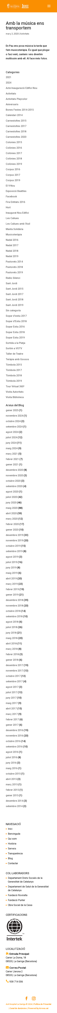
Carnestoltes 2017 (16, 126)
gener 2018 (12, 659)
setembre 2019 (14, 551)
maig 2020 (11, 508)
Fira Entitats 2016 (15, 202)
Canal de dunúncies (18, 1008)
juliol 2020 (11, 497)
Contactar (13, 863)
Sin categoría (13, 310)
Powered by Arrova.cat (38, 1008)
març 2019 (12, 583)
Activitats (24, 34)
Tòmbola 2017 (14, 370)
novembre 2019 (14, 540)
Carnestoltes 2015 (16, 120)
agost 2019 (12, 556)
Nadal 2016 (12, 239)
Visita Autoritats (15, 391)
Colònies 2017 (14, 153)
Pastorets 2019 (14, 272)
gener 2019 (12, 594)
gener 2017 (12, 724)
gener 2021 (12, 464)
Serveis (12, 848)
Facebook (11, 196)
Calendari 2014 (14, 115)
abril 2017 (11, 708)
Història (12, 843)
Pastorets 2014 (14, 261)
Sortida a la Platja (15, 343)
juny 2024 (11, 442)
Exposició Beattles (16, 191)
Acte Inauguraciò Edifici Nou (21, 88)
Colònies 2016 (14, 147)
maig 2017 (11, 703)
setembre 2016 (14, 746)
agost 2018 (12, 621)
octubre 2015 (13, 773)
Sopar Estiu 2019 (15, 337)
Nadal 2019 (12, 256)
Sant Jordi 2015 (14, 288)
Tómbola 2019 (14, 380)
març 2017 (12, 714)
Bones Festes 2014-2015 (20, 109)
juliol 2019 (11, 562)
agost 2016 (12, 752)
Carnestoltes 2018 (16, 131)
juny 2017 (11, 697)
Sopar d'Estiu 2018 (16, 321)
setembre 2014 (14, 806)
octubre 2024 (13, 421)
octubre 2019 (13, 545)
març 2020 (12, 518)
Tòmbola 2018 (14, 375)
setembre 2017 (14, 681)
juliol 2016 (11, 757)
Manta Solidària (14, 229)
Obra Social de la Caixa (20, 905)
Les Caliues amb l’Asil (18, 223)
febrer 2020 (12, 524)
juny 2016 (11, 762)
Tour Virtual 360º (15, 386)
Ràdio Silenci (13, 278)
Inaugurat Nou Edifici (17, 212)
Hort (8, 207)
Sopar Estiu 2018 (15, 332)
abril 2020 (11, 513)
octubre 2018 (13, 611)
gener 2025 (12, 410)
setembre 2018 (14, 616)
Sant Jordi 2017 (14, 294)
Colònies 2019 (14, 164)
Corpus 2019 (13, 180)
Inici (10, 828)
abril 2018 (11, 643)
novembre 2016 (14, 735)
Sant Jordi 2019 (14, 305)
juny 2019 (11, 567)
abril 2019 (11, 578)
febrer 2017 (12, 719)
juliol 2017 (11, 692)
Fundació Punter (16, 900)
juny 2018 (11, 632)
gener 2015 (12, 795)
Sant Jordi (11, 283)
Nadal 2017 (12, 245)
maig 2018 (11, 638)
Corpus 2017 (13, 174)
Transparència (15, 853)
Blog (10, 858)
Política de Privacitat (42, 1004)
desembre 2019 (14, 535)
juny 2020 (11, 502)
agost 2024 (12, 432)
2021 (8, 77)
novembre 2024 (14, 415)
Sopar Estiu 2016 (15, 326)
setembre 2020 (14, 486)
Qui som (12, 838)
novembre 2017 (14, 670)
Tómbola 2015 (14, 364)
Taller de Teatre (14, 353)
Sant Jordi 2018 (14, 299)
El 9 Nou (10, 185)
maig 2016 (11, 768)
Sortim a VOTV (14, 348)
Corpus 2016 (13, 169)
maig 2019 (11, 573)
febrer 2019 (12, 589)
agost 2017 (12, 687)
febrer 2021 (12, 459)
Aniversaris (12, 104)
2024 (8, 82)
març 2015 (12, 784)
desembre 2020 (14, 469)
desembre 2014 (14, 800)
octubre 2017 (13, 676)
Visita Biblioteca (15, 397)
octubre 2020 (13, 480)
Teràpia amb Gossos (17, 359)
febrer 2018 (12, 654)
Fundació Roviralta (17, 895)
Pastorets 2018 (14, 267)
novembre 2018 (14, 605)
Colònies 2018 (14, 158)
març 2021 (12, 453)
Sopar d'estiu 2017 (16, 315)
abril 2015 (11, 779)
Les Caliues (12, 218)
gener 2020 (12, 529)
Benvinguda (14, 833)
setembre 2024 (14, 426)
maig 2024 (11, 448)
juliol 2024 (11, 437)
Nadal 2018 (12, 250)
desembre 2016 (14, 730)
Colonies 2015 (14, 142)
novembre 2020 (14, 475)
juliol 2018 (11, 627)
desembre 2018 (14, 600)
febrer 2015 (12, 789)
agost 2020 (12, 491)
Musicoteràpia (14, 234)
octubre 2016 (13, 741)
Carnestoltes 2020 (16, 136)
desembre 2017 (14, 665)
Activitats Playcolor (16, 99)
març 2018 (12, 648)
